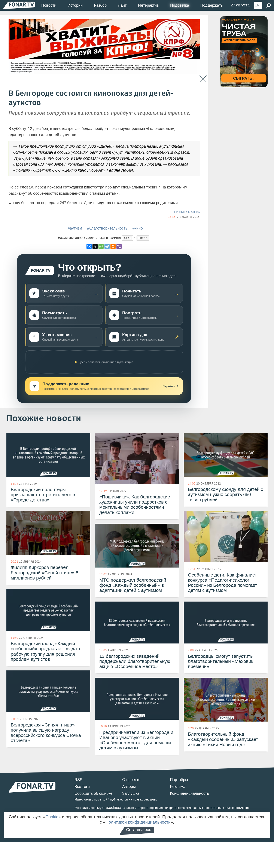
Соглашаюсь (138, 829)
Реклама (177, 786)
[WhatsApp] (101, 246)
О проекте (131, 779)
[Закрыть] (203, 78)
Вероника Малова (186, 212)
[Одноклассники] (113, 246)
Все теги (82, 786)
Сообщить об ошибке (93, 793)
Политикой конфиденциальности (138, 822)
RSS (78, 779)
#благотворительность (107, 228)
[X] (95, 246)
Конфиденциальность (189, 793)
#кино (138, 228)
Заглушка (130, 793)
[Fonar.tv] (19, 5)
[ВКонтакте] (89, 246)
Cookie (51, 817)
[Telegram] (107, 246)
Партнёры (179, 779)
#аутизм (75, 228)
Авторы (129, 786)
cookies (113, 807)
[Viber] (119, 246)
